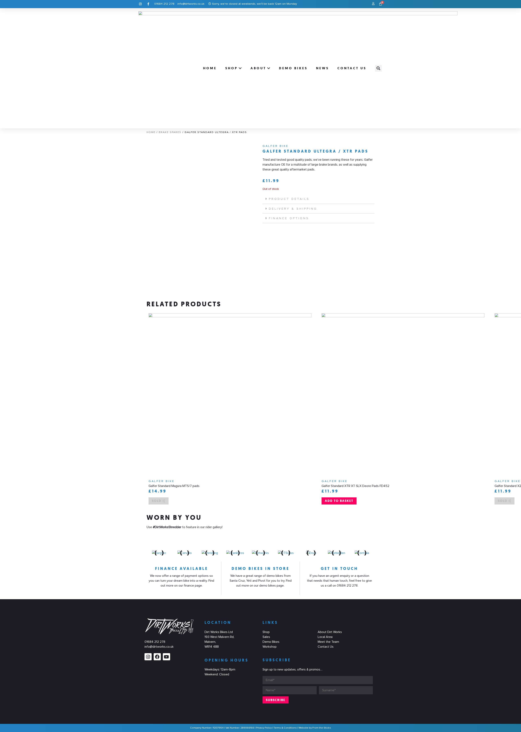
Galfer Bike (276, 146)
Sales (266, 637)
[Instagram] (148, 656)
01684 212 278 (154, 641)
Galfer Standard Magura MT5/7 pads (174, 486)
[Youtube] (166, 656)
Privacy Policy (264, 728)
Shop (266, 632)
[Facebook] (157, 656)
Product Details (289, 199)
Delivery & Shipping (293, 208)
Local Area (325, 637)
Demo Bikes (271, 641)
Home (151, 132)
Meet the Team (328, 641)
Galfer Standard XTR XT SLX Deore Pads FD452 (355, 486)
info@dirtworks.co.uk (159, 646)
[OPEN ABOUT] (268, 68)
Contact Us (326, 646)
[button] (378, 68)
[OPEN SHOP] (240, 68)
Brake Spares (170, 132)
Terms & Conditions (285, 728)
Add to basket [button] (339, 501)
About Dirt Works (330, 632)
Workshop (270, 646)
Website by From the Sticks (315, 728)
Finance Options (289, 218)
